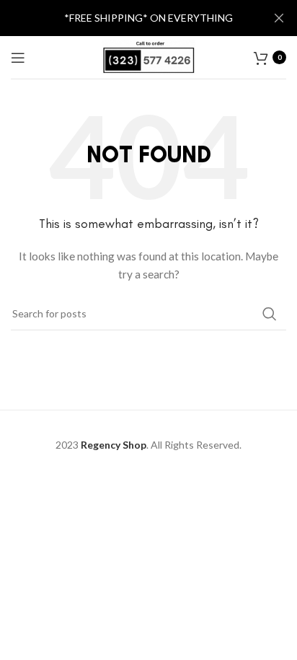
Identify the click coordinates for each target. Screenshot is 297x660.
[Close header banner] (279, 18)
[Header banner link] (127, 18)
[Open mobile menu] (18, 57)
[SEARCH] (269, 313)
